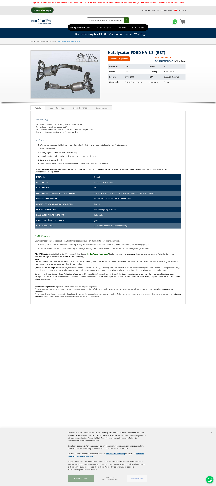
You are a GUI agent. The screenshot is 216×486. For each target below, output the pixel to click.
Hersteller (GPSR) (80, 108)
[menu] (108, 27)
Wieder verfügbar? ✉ (119, 58)
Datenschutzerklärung (115, 454)
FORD (54, 41)
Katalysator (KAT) (43, 41)
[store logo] (41, 21)
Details (38, 108)
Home (32, 41)
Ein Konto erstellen (164, 10)
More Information (57, 108)
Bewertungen (102, 108)
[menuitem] (81, 27)
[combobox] (108, 20)
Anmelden (146, 10)
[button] (180, 10)
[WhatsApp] (210, 480)
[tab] (37, 107)
